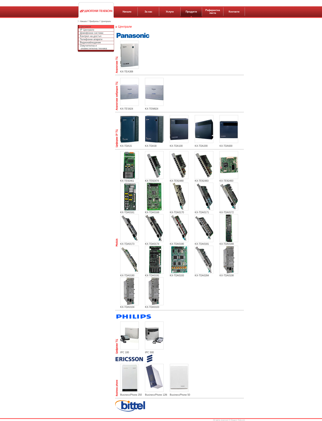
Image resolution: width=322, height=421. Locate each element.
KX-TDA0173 (127, 244)
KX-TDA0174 (152, 244)
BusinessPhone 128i (156, 394)
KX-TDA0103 (152, 307)
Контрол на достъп (90, 36)
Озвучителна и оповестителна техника (93, 47)
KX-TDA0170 (177, 212)
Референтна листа (212, 11)
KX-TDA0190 (127, 275)
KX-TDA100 (176, 146)
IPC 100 (124, 352)
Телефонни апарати (90, 39)
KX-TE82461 (127, 180)
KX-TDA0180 (177, 244)
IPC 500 (149, 352)
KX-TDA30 (151, 146)
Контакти (234, 11)
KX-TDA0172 (227, 212)
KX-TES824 (126, 108)
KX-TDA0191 (152, 275)
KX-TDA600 (226, 146)
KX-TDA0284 (202, 275)
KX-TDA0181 (202, 244)
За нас (148, 11)
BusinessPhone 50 (180, 394)
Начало (127, 11)
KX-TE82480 (177, 180)
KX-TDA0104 (127, 307)
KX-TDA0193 (177, 275)
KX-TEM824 (151, 108)
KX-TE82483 (202, 180)
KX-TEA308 (126, 71)
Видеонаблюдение (90, 42)
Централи (106, 21)
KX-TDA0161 (127, 212)
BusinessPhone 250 (131, 394)
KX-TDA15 (126, 146)
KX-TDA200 (201, 146)
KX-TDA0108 (227, 275)
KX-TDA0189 (227, 244)
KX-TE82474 (152, 180)
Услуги (170, 11)
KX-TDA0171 (202, 212)
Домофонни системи (91, 33)
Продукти (191, 11)
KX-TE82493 (226, 180)
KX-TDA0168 (152, 212)
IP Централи (86, 29)
